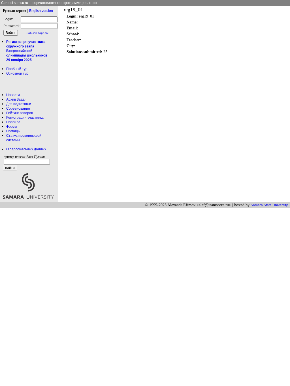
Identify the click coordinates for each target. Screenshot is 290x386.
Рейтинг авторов (19, 113)
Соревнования (18, 108)
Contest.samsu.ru (14, 3)
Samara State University (269, 205)
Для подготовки (18, 104)
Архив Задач (16, 99)
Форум (11, 127)
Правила (13, 122)
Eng (41, 11)
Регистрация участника (25, 118)
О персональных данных (26, 149)
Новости (13, 95)
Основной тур (17, 73)
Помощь (13, 131)
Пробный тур (16, 69)
